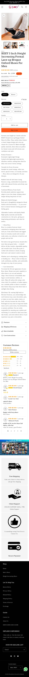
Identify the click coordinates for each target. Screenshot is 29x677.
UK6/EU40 (17, 103)
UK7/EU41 (6, 107)
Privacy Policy (7, 591)
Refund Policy (7, 594)
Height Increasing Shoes (10, 576)
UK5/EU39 (6, 103)
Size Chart (24, 99)
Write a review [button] (14, 352)
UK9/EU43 (6, 111)
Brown (13, 94)
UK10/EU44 (18, 111)
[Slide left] (1, 45)
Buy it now (14, 130)
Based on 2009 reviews (10, 350)
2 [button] (11, 431)
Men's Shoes (6, 572)
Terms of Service (8, 602)
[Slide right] (27, 45)
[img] (12, 373)
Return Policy (7, 587)
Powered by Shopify (19, 674)
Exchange (6, 606)
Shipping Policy (7, 598)
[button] (2, 7)
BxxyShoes (11, 674)
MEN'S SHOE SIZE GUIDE (10, 625)
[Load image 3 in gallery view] (14, 45)
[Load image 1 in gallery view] (7, 45)
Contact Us (6, 617)
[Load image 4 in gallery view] (22, 45)
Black (5, 94)
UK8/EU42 (17, 107)
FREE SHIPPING (5, 76)
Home (4, 568)
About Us (5, 621)
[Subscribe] (24, 650)
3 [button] (14, 431)
